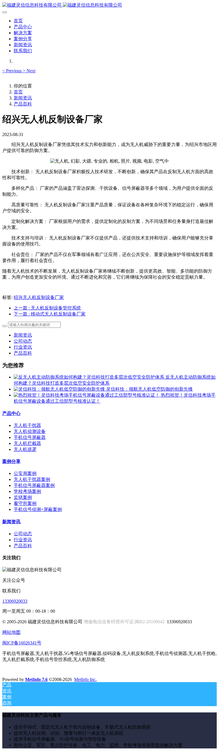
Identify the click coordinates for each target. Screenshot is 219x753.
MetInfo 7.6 (36, 679)
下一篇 (50, 313)
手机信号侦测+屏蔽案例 (38, 509)
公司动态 (23, 341)
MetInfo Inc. (85, 679)
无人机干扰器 (27, 425)
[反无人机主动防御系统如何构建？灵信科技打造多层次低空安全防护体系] (89, 377)
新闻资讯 (23, 97)
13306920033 (14, 601)
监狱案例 (23, 497)
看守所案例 (25, 503)
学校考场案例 (27, 491)
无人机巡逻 (25, 449)
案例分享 (11, 461)
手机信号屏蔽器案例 (34, 485)
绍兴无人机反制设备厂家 (39, 297)
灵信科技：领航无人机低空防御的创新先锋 (149, 389)
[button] (12, 70)
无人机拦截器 (27, 443)
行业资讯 (23, 347)
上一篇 (47, 307)
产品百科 (23, 103)
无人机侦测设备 (30, 431)
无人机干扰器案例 (32, 479)
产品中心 (11, 413)
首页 (18, 20)
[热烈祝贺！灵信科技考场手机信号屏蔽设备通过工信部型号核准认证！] (87, 395)
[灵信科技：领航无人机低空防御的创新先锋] (60, 389)
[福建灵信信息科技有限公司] (109, 5)
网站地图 (11, 632)
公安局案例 (25, 473)
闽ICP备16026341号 (21, 642)
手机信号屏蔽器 (30, 437)
